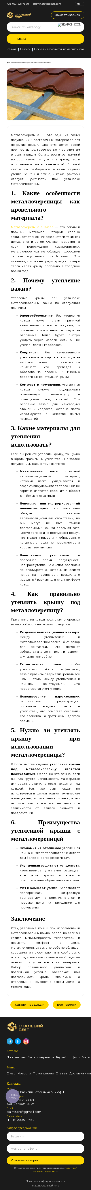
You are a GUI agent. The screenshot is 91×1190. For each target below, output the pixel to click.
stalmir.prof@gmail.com (47, 3)
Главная (11, 49)
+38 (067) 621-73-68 (18, 3)
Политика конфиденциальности (45, 1181)
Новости (25, 49)
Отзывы (62, 1073)
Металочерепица (41, 1057)
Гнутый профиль (68, 1057)
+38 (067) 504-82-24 (21, 1103)
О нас (11, 1073)
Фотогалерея (43, 1073)
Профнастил (16, 1057)
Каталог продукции (29, 1004)
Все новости (66, 1004)
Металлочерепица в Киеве (32, 227)
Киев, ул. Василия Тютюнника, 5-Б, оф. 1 (35, 1092)
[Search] (69, 27)
